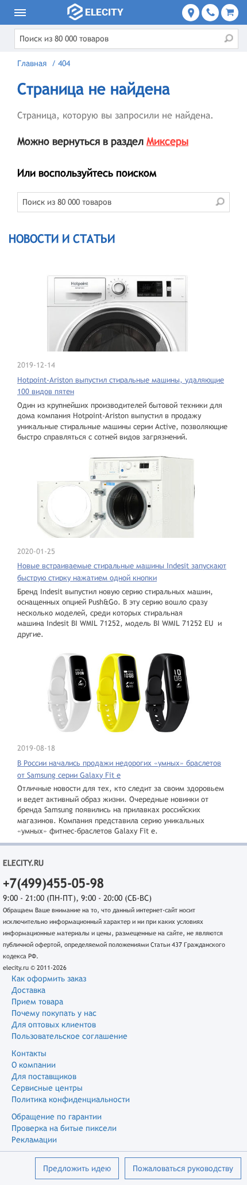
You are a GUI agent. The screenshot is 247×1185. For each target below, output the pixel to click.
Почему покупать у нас (54, 1013)
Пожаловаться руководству (183, 1168)
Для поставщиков (43, 1076)
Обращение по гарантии (56, 1116)
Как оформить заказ (48, 978)
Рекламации (34, 1139)
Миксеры (167, 141)
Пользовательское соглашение (69, 1036)
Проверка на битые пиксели (64, 1128)
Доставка (28, 990)
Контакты (29, 1053)
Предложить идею (77, 1168)
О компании (33, 1064)
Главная (32, 63)
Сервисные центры (47, 1087)
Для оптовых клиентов (53, 1024)
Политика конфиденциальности (70, 1099)
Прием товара (37, 1001)
